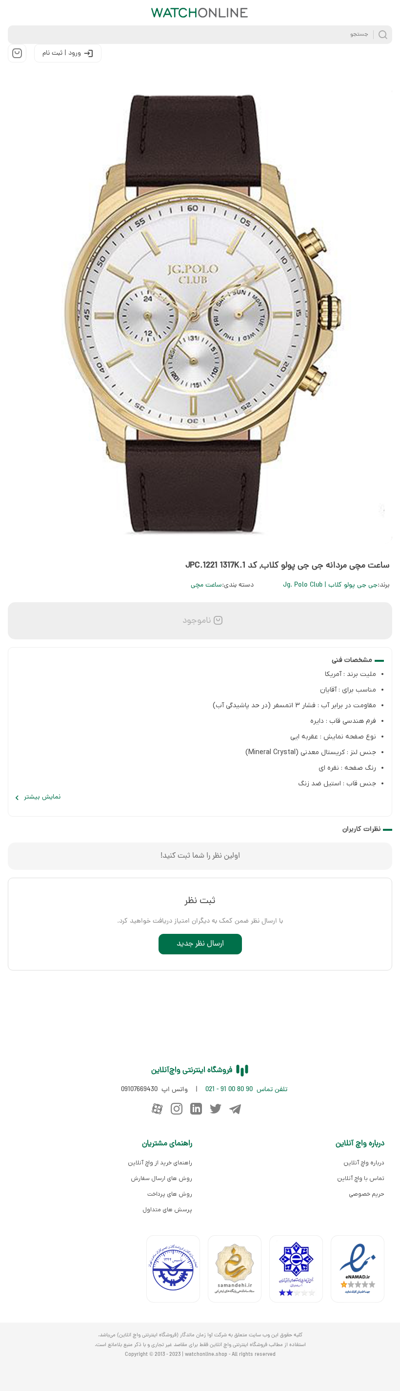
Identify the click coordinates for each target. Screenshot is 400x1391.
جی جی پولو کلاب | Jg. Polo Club (330, 585)
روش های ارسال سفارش (161, 1178)
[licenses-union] (177, 1271)
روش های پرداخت (169, 1194)
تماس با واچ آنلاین (360, 1178)
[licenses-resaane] (238, 1271)
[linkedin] (196, 1109)
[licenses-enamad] (361, 1271)
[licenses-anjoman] (300, 1271)
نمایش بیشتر (42, 797)
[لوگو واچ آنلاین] (200, 13)
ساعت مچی (206, 585)
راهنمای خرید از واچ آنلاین (160, 1163)
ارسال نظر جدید (200, 944)
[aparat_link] (157, 1109)
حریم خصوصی (366, 1194)
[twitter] (215, 1109)
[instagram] (176, 1109)
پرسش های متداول (167, 1210)
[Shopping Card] (17, 53)
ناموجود (195, 621)
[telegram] (235, 1109)
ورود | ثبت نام (61, 53)
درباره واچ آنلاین (363, 1163)
